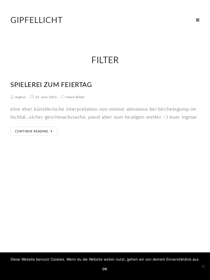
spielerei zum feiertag (51, 85)
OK (104, 269)
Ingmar (20, 97)
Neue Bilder (75, 97)
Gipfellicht (36, 20)
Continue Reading (31, 131)
